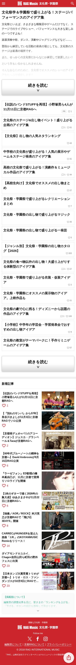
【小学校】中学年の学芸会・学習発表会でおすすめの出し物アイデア (37, 328)
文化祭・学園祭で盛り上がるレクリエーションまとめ (37, 202)
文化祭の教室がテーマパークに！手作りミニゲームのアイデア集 (37, 344)
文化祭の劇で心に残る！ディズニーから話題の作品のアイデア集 (37, 312)
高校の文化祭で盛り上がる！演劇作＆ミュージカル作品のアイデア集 (37, 171)
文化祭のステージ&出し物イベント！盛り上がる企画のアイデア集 (37, 123)
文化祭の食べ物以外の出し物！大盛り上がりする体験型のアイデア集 (37, 265)
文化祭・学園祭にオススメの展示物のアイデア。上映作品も (37, 296)
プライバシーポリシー (59, 644)
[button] (68, 657)
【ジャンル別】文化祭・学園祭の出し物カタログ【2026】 (37, 249)
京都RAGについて (34, 644)
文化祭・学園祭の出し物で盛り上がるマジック (37, 218)
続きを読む (38, 87)
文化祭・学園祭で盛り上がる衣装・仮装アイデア (37, 281)
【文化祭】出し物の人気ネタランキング (37, 139)
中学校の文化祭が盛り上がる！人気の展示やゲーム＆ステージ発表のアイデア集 (37, 155)
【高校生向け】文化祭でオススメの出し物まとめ (37, 186)
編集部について (13, 644)
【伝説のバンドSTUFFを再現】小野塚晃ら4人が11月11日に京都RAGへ (38, 108)
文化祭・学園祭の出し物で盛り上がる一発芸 (37, 233)
